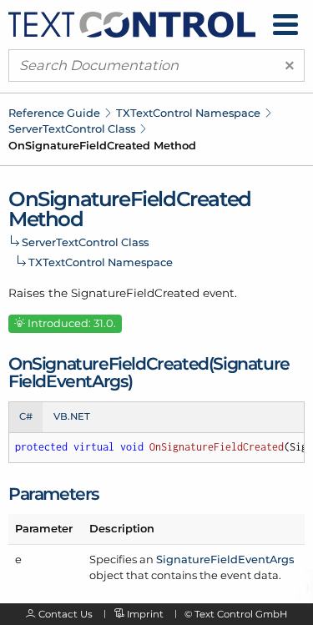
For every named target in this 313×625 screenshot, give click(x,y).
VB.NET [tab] (71, 416)
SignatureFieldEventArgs (225, 559)
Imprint (145, 614)
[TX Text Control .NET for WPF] (131, 23)
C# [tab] (26, 416)
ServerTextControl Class (71, 128)
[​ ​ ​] (285, 24)
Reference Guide (54, 112)
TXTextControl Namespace (188, 112)
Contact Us (65, 614)
